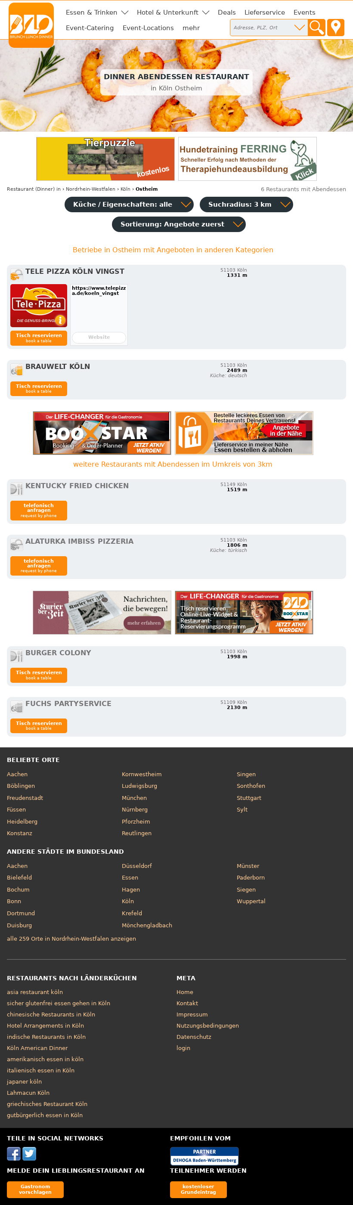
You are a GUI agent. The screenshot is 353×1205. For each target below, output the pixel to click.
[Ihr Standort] (335, 27)
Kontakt (187, 1003)
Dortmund (21, 913)
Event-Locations (148, 28)
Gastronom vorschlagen (35, 1189)
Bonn (14, 901)
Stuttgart (249, 798)
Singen (246, 774)
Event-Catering (90, 28)
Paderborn (251, 877)
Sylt (242, 809)
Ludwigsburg (139, 786)
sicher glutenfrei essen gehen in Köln (58, 1003)
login (183, 1048)
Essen (130, 877)
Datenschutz (193, 1037)
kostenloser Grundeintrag (198, 1189)
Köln (128, 901)
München (134, 798)
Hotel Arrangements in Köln (45, 1025)
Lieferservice (265, 12)
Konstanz (19, 833)
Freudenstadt (25, 798)
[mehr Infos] (38, 305)
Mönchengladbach (147, 925)
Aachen (17, 774)
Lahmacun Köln (28, 1093)
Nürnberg (135, 809)
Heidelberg (22, 821)
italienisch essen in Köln (40, 1070)
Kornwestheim (142, 774)
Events (305, 12)
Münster (248, 866)
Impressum (192, 1014)
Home (184, 992)
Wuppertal (251, 901)
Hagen (131, 889)
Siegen (246, 889)
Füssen (16, 809)
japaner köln (24, 1081)
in (34, 189)
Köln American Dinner (37, 1048)
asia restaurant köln (35, 992)
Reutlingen (137, 833)
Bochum (18, 889)
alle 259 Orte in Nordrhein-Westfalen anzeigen (71, 939)
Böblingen (21, 786)
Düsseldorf (137, 866)
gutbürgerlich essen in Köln (45, 1115)
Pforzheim (136, 821)
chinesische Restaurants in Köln (51, 1014)
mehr (191, 28)
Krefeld (132, 913)
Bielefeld (19, 877)
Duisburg (19, 925)
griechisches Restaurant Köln (47, 1104)
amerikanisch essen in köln (45, 1059)
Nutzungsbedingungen (207, 1025)
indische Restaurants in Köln (46, 1037)
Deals (227, 12)
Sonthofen (251, 786)
